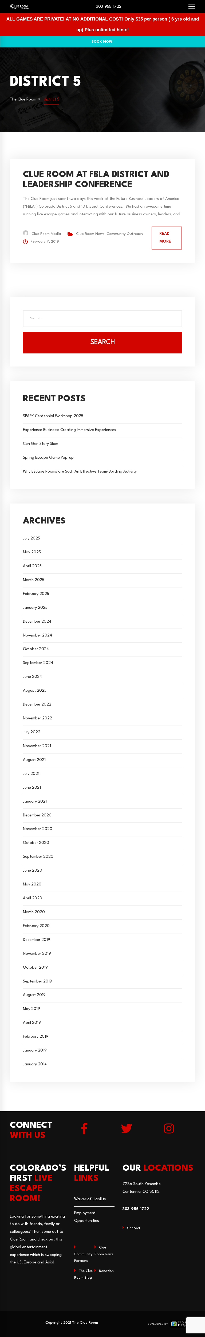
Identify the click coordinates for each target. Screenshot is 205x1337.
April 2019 (32, 1023)
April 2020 (32, 898)
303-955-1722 (108, 7)
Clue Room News (90, 234)
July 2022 (31, 732)
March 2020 (34, 912)
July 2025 (31, 539)
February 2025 (36, 594)
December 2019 (36, 940)
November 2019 (37, 954)
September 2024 (38, 663)
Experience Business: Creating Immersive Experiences (69, 430)
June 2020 (32, 871)
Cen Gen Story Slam (40, 444)
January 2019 (35, 1051)
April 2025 (32, 566)
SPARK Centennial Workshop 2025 (53, 416)
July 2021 (31, 774)
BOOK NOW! (102, 41)
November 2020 (37, 829)
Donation (106, 1271)
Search (102, 342)
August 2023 (34, 691)
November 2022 (37, 718)
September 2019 (37, 982)
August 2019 (34, 995)
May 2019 (31, 1009)
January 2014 (35, 1064)
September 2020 (38, 857)
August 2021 (34, 760)
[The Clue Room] (19, 7)
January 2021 (35, 802)
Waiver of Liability (90, 1199)
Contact (133, 1228)
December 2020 (37, 815)
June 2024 (32, 677)
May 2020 (32, 885)
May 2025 (32, 552)
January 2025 (35, 608)
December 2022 (37, 705)
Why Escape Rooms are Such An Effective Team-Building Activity (80, 472)
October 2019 (35, 968)
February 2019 (35, 1037)
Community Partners (83, 1258)
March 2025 (33, 580)
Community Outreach (125, 234)
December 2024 (37, 622)
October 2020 (36, 843)
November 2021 (37, 746)
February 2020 (36, 926)
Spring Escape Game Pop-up (48, 458)
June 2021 (32, 788)
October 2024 (36, 649)
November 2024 (37, 636)
